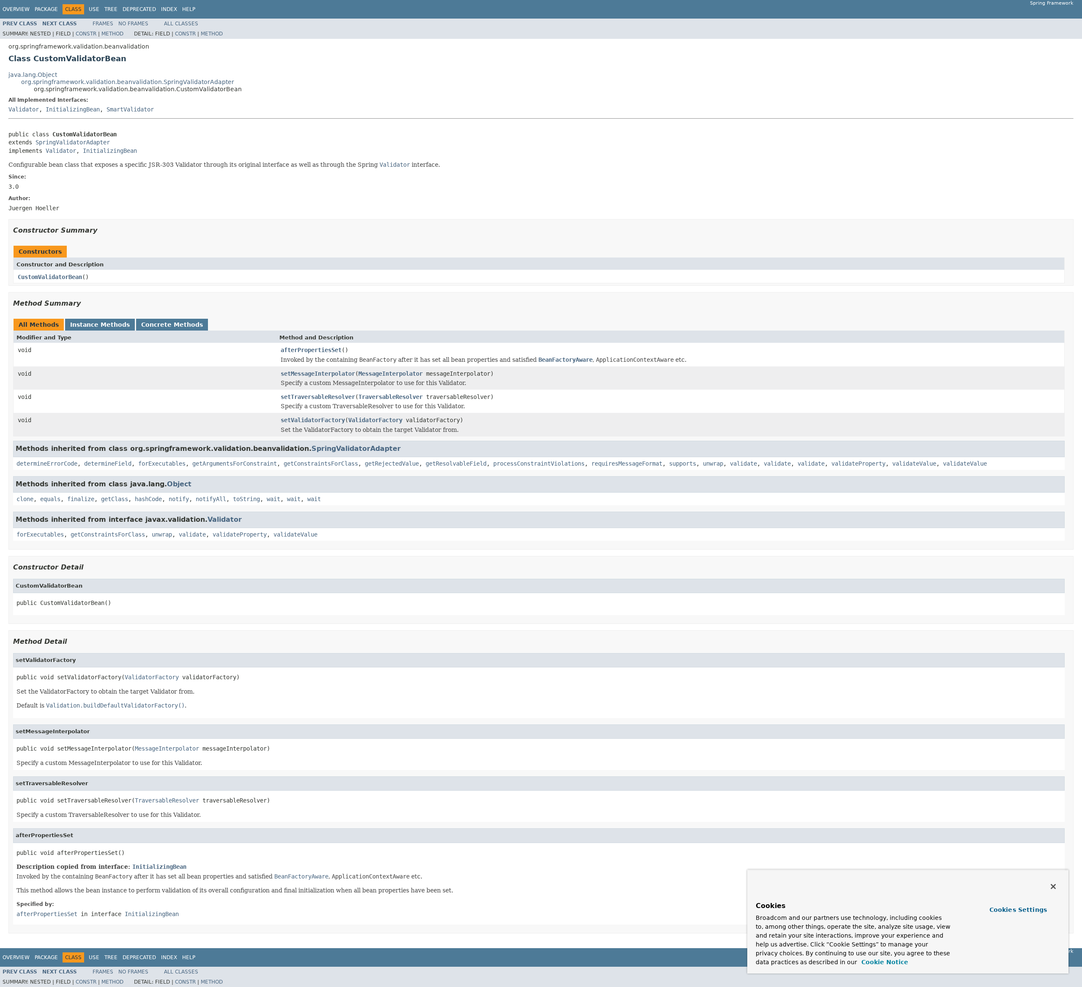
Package (46, 9)
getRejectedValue (392, 463)
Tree (110, 9)
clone (24, 499)
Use (94, 9)
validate (743, 463)
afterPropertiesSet (311, 350)
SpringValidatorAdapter (73, 142)
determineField (107, 463)
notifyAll (211, 499)
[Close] (1053, 886)
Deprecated (139, 9)
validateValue (914, 463)
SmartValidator (130, 109)
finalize (80, 499)
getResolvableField (456, 463)
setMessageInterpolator (318, 373)
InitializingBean (73, 109)
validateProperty (858, 463)
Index (169, 9)
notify (179, 499)
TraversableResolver (390, 396)
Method (112, 34)
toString (246, 499)
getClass (114, 499)
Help (188, 9)
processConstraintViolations (539, 463)
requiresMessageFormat (626, 463)
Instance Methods (100, 324)
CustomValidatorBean (50, 277)
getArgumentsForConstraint (234, 463)
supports (682, 463)
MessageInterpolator (390, 373)
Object (179, 484)
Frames (103, 24)
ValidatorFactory (375, 420)
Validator (23, 109)
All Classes (181, 24)
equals (50, 499)
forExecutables (162, 463)
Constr (86, 34)
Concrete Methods (172, 324)
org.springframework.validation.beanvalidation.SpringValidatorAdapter (127, 82)
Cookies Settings (1018, 909)
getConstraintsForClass (321, 463)
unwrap (713, 463)
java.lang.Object (32, 74)
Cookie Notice (883, 962)
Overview (16, 9)
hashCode (148, 499)
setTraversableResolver (318, 396)
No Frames (133, 24)
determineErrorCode (46, 463)
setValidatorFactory (313, 420)
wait (273, 499)
